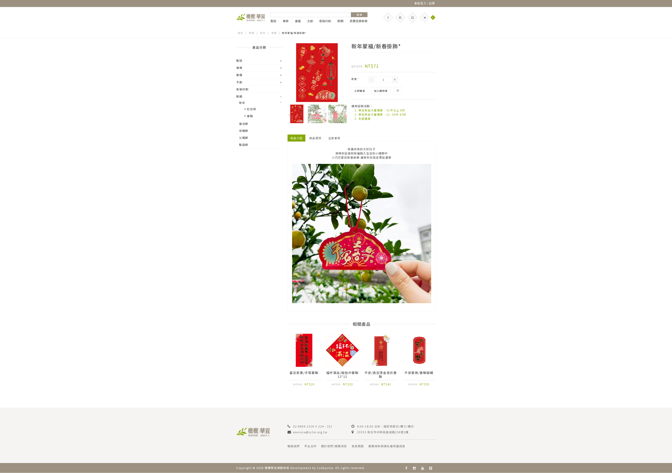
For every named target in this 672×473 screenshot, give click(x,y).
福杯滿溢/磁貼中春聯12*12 (342, 374)
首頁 (240, 33)
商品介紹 (296, 138)
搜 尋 (359, 14)
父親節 (243, 138)
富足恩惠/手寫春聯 (303, 373)
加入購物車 (381, 91)
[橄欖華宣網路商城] (250, 17)
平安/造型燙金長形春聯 (381, 374)
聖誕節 (243, 145)
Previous (289, 114)
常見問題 (358, 446)
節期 (340, 21)
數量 (355, 79)
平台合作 (310, 446)
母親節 (243, 131)
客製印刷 (325, 21)
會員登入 (420, 3)
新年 (262, 33)
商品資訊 (315, 138)
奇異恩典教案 (359, 21)
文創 (310, 21)
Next (344, 114)
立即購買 (359, 91)
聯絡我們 (294, 446)
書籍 (298, 21)
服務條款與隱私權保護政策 (386, 446)
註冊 (432, 3)
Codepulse (325, 468)
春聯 (274, 33)
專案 (286, 21)
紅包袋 (251, 109)
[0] (424, 17)
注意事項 (334, 138)
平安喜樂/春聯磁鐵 (418, 373)
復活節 (243, 124)
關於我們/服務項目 (334, 446)
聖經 (273, 21)
